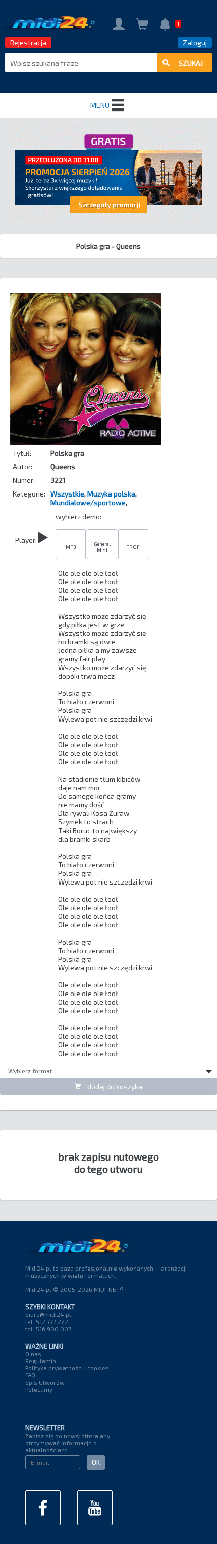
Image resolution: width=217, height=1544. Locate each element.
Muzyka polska (111, 493)
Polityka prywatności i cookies (67, 1367)
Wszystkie (67, 493)
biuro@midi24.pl (48, 1314)
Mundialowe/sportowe (88, 502)
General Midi (102, 547)
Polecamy (38, 1389)
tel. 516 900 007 (48, 1328)
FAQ (30, 1374)
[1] (165, 25)
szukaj (191, 63)
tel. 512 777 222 (46, 1321)
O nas (33, 1353)
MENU (100, 105)
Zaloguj (195, 42)
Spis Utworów (45, 1382)
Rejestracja (28, 42)
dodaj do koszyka (114, 1086)
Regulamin (40, 1360)
